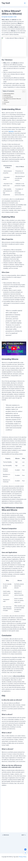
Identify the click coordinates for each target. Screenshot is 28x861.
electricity (11, 131)
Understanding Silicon (9, 93)
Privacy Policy (22, 856)
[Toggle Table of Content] (23, 91)
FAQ (5, 103)
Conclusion (6, 102)
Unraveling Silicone (8, 97)
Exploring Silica (7, 95)
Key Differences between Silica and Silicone (12, 99)
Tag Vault (6, 3)
